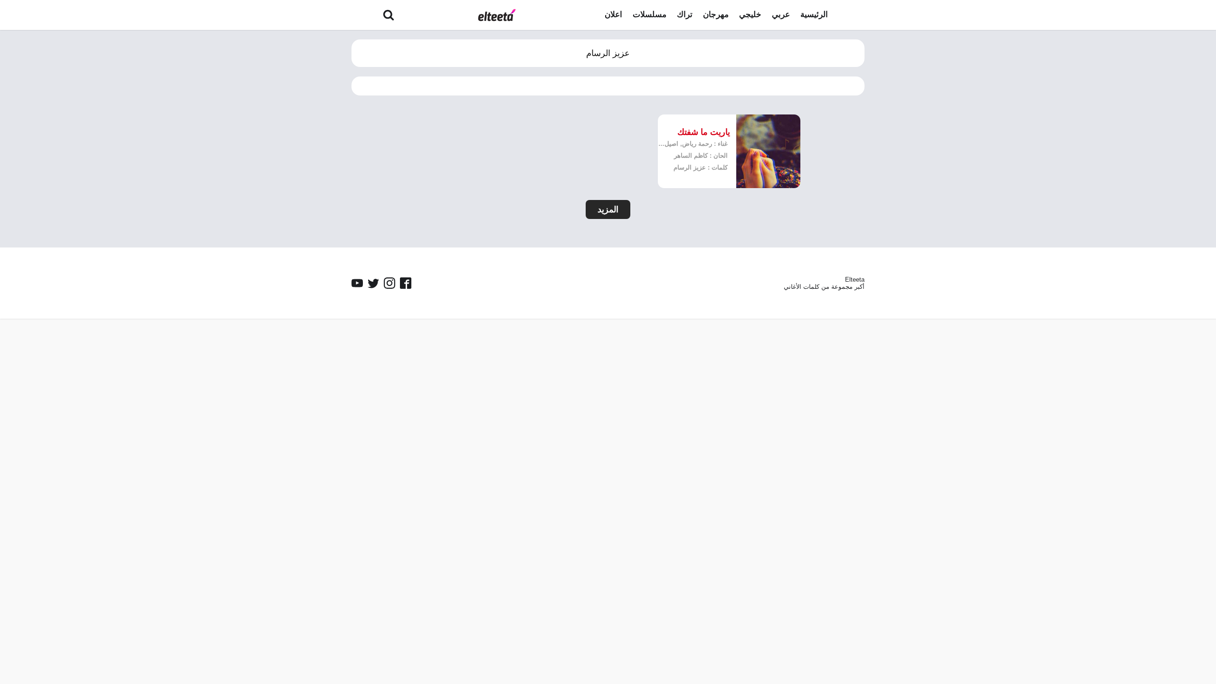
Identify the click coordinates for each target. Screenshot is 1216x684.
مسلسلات (649, 14)
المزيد (608, 209)
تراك (685, 14)
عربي (781, 14)
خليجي (750, 14)
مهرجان (716, 14)
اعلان (613, 14)
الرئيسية (814, 14)
